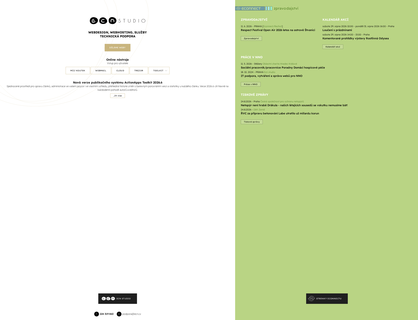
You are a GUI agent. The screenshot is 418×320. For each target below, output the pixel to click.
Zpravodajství (254, 20)
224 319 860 (106, 313)
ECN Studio (124, 298)
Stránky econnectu (329, 298)
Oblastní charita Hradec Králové (280, 63)
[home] (117, 17)
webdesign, (98, 32)
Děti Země (259, 109)
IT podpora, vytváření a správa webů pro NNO (271, 75)
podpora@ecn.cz (131, 313)
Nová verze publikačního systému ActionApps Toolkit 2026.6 (117, 82)
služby (140, 32)
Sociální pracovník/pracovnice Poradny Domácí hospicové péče (283, 67)
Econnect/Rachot (272, 26)
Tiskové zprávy (254, 95)
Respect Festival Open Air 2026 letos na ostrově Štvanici (278, 30)
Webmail (100, 70)
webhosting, (121, 32)
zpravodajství (286, 8)
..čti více (117, 95)
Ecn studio (269, 72)
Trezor (138, 70)
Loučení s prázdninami (337, 30)
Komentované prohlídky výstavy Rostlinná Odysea (355, 38)
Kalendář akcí (335, 20)
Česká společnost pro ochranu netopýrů (282, 101)
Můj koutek (77, 70)
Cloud (120, 70)
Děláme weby (117, 47)
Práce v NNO (252, 57)
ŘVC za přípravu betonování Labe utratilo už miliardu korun (280, 113)
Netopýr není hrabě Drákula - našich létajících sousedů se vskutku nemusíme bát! (294, 105)
